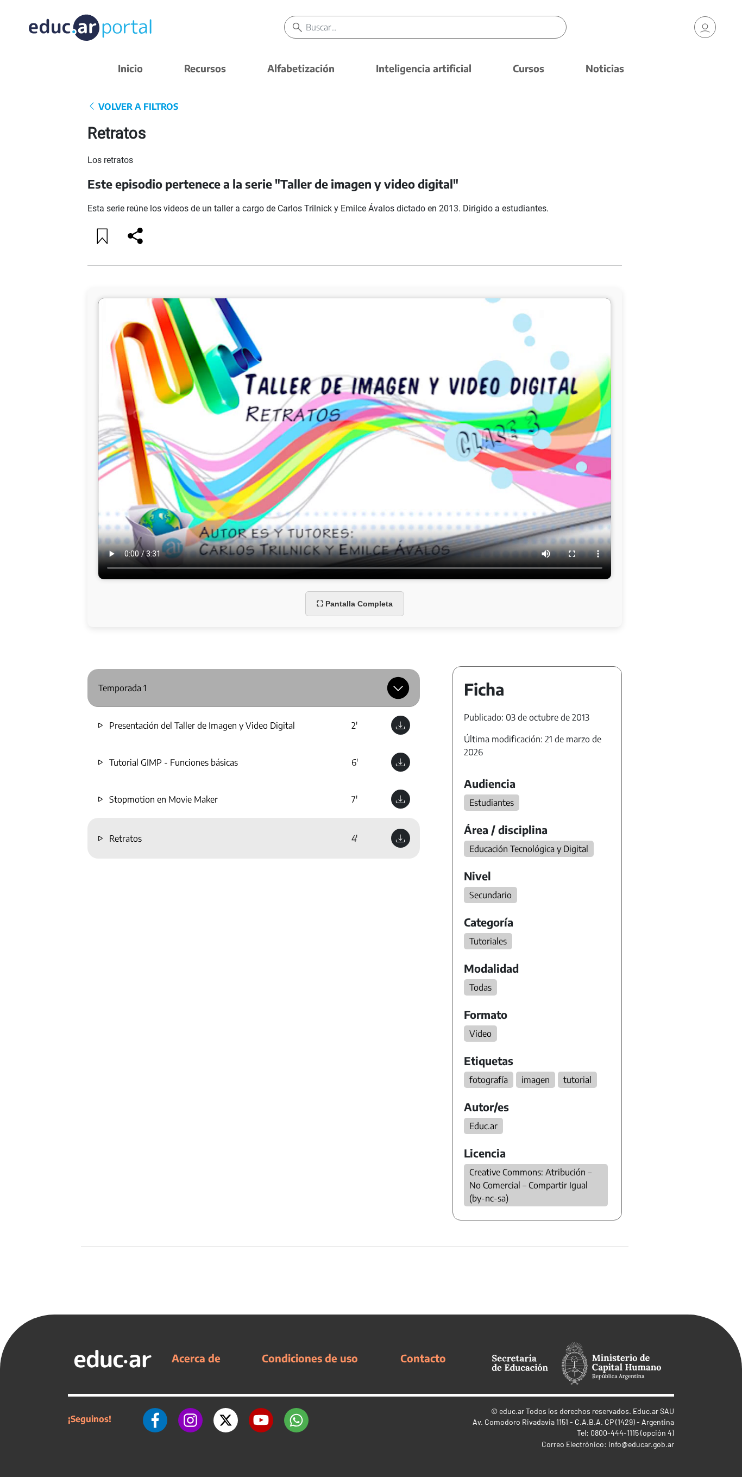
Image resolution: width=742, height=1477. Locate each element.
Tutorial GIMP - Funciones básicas (173, 762)
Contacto (423, 1358)
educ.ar (511, 1411)
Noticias (605, 68)
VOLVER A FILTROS (137, 106)
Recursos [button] (205, 68)
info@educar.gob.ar (641, 1444)
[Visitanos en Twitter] (225, 1418)
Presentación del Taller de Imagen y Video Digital (202, 725)
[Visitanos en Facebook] (155, 1418)
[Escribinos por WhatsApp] (296, 1418)
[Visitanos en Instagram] (190, 1418)
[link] (705, 27)
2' (354, 725)
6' (354, 762)
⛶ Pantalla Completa (355, 603)
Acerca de (196, 1358)
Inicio (130, 68)
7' (354, 799)
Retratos (125, 838)
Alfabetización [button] (301, 68)
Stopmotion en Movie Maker (163, 799)
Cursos (528, 68)
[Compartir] (135, 236)
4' (354, 838)
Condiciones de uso (310, 1358)
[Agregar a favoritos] (102, 236)
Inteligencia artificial (423, 68)
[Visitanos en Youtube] (261, 1418)
